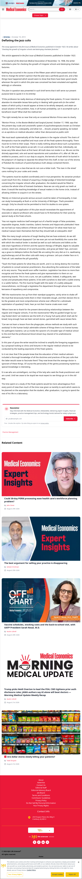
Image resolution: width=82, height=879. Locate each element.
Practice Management (10, 432)
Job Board (41, 793)
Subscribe (69, 419)
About (41, 780)
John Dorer (10, 505)
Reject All (72, 874)
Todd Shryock (11, 761)
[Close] (78, 862)
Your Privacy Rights (41, 805)
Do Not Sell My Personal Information (41, 803)
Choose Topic (38, 15)
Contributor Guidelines (41, 798)
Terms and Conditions (41, 795)
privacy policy (45, 423)
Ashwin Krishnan (13, 567)
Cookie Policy (31, 870)
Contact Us (41, 785)
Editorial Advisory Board (41, 790)
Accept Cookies (57, 874)
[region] (41, 869)
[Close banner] (79, 2)
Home (41, 856)
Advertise (41, 782)
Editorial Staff (41, 788)
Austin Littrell (11, 631)
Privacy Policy (41, 800)
